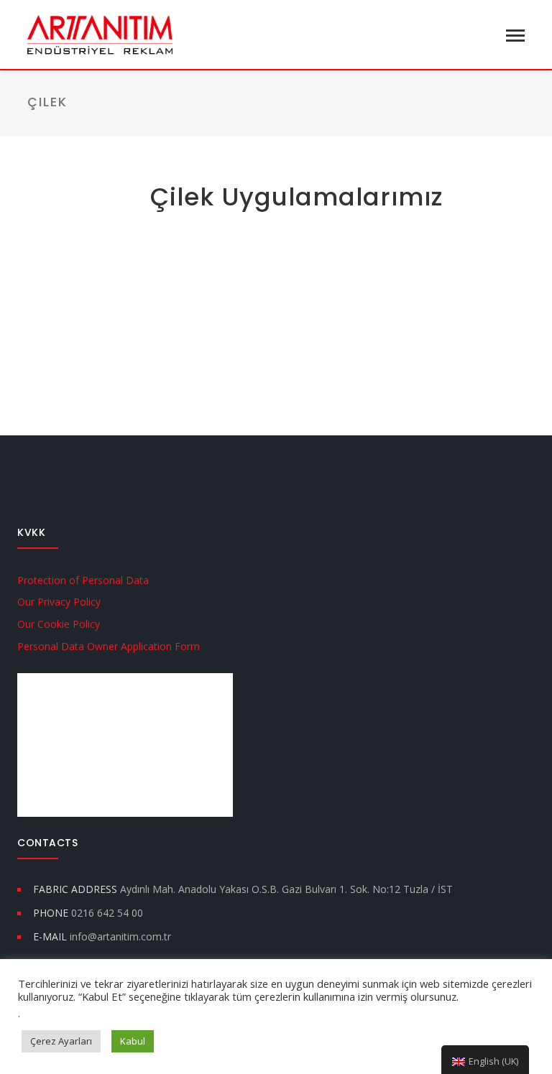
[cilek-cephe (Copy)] (79, 263)
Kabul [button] (132, 1040)
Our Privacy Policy (59, 601)
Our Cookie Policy (58, 624)
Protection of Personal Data (83, 580)
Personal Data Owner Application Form (108, 646)
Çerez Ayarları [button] (61, 1040)
